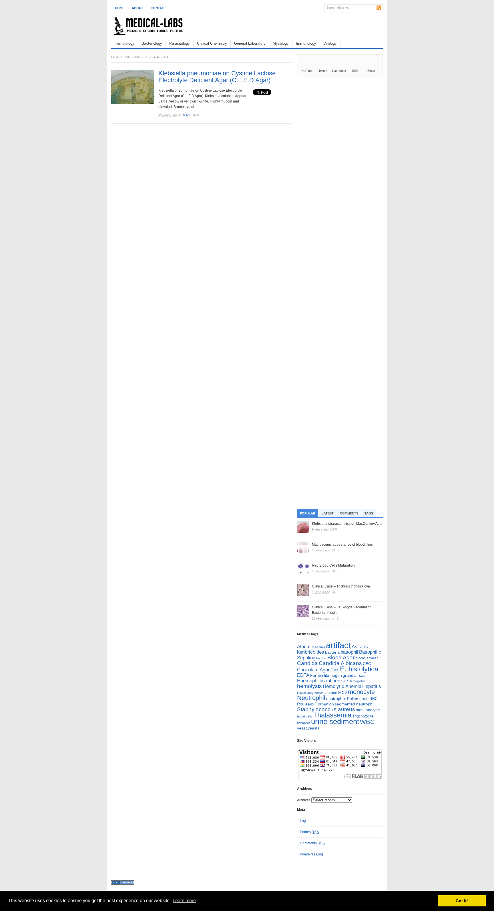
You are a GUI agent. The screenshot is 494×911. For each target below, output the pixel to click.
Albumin (305, 646)
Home (119, 8)
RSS (355, 70)
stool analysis (368, 709)
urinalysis (303, 723)
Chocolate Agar (313, 670)
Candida (307, 663)
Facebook (339, 70)
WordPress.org (311, 854)
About (137, 8)
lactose (330, 692)
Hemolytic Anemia (342, 686)
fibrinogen (333, 675)
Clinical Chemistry (212, 43)
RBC (373, 698)
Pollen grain (357, 698)
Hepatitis (371, 686)
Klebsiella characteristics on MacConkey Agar (347, 524)
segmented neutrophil (354, 704)
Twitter (323, 70)
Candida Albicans (340, 663)
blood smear (366, 658)
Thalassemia (332, 715)
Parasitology (179, 43)
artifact (338, 645)
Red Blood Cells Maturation (333, 565)
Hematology (124, 43)
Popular (307, 513)
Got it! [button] (462, 900)
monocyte (361, 691)
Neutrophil (311, 697)
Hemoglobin (357, 681)
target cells (304, 716)
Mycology (281, 43)
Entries (309, 832)
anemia (320, 647)
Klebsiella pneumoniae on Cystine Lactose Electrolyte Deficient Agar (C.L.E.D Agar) (217, 77)
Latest (328, 513)
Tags (368, 513)
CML (334, 670)
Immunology (306, 43)
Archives (303, 800)
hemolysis (309, 686)
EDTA (303, 675)
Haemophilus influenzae (322, 680)
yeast (302, 728)
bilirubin (321, 658)
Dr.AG (186, 115)
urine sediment (335, 721)
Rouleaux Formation (315, 704)
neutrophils (336, 698)
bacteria (332, 652)
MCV (342, 692)
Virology (330, 43)
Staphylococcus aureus (326, 709)
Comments (349, 513)
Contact (158, 8)
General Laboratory (250, 43)
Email (371, 70)
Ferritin (316, 675)
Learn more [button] (184, 900)
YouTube (307, 70)
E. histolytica (359, 669)
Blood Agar (340, 657)
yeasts (313, 728)
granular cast (354, 675)
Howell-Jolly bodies (310, 693)
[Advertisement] (316, 25)
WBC (367, 721)
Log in (305, 821)
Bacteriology (152, 43)
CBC (367, 663)
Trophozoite (363, 716)
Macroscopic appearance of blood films (342, 545)
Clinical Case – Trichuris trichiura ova (341, 586)
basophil (349, 652)
